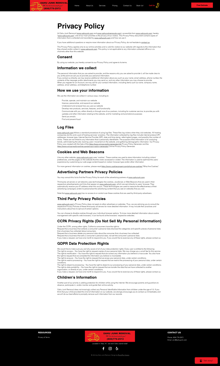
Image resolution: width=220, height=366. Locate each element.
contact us (145, 42)
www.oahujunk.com (144, 33)
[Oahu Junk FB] (103, 348)
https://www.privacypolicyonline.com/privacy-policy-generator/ (83, 146)
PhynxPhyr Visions (123, 355)
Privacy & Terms (44, 337)
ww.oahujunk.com (85, 33)
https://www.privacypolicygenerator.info (105, 144)
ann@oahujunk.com (179, 340)
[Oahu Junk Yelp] (117, 348)
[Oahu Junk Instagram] (110, 348)
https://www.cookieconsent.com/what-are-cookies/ (121, 166)
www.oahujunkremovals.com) (109, 33)
